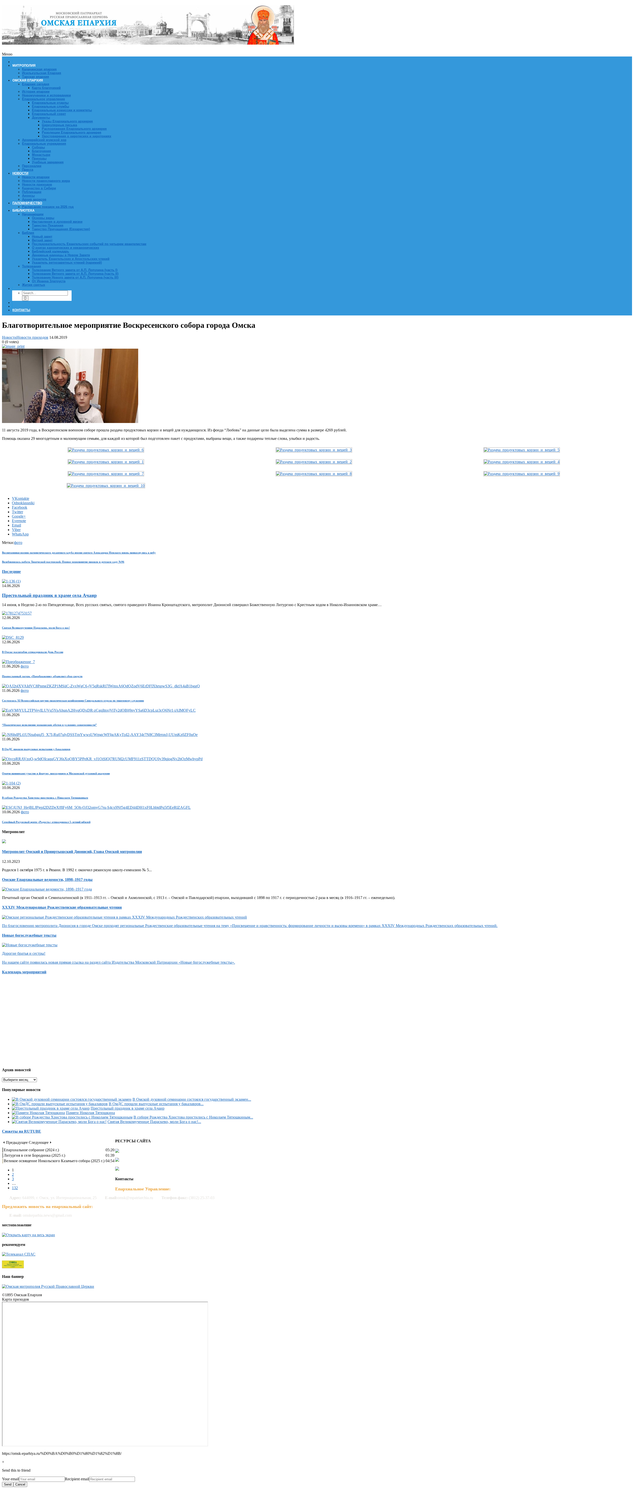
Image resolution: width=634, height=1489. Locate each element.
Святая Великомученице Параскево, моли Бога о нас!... (154, 1122)
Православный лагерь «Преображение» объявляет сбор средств (42, 676)
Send (7, 1484)
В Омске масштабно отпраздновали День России (32, 651)
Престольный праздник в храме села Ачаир (49, 595)
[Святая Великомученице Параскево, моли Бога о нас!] (59, 1122)
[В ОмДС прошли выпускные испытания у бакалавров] (60, 1104)
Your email (10, 1479)
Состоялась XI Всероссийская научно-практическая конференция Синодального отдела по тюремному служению (73, 700)
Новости (9, 337)
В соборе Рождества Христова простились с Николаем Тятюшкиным (45, 797)
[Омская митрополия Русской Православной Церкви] (48, 1286)
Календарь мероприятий (24, 972)
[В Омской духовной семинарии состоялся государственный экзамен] (72, 1099)
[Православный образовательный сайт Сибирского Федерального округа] (13, 1267)
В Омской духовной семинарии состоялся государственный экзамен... (191, 1099)
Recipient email (77, 1479)
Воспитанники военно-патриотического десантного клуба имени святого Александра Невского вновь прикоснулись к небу (79, 552)
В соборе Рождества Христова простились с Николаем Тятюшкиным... (193, 1117)
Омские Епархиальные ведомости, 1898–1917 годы (47, 879)
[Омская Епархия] (148, 41)
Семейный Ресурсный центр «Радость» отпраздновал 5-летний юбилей (46, 821)
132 (15, 1188)
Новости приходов (32, 337)
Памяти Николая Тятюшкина (90, 1113)
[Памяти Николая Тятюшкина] (38, 1113)
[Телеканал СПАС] (18, 1254)
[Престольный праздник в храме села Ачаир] (51, 1108)
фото (18, 542)
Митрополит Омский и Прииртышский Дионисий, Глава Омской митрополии (72, 851)
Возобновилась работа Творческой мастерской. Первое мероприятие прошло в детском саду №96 (63, 561)
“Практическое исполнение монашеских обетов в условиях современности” (49, 724)
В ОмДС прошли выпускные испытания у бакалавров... (156, 1104)
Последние (11, 571)
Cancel (20, 1484)
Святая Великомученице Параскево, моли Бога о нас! (36, 627)
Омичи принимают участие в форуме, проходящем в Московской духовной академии (56, 773)
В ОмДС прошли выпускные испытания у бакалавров (36, 749)
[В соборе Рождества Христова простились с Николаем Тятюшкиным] (72, 1117)
